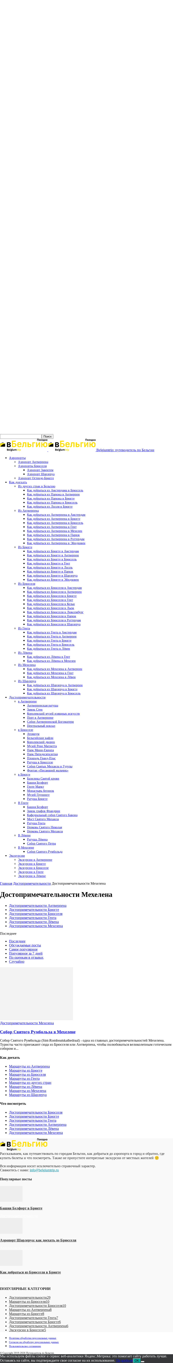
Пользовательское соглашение (25, 1346)
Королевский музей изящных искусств (53, 713)
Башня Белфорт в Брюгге (21, 1208)
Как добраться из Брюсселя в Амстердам (54, 587)
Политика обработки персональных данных (32, 1338)
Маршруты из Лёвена (25, 1087)
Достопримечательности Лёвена (34, 922)
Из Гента (24, 628)
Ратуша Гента (36, 823)
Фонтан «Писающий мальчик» (47, 770)
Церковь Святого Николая (44, 827)
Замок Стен (35, 709)
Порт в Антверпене (40, 717)
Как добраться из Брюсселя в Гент (50, 600)
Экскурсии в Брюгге (32, 864)
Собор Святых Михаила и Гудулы (49, 766)
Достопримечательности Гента (32, 918)
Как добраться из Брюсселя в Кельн (51, 604)
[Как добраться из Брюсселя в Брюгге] (11, 1264)
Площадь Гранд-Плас (41, 758)
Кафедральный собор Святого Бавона (52, 815)
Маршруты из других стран (30, 1082)
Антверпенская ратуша (42, 705)
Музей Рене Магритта (42, 746)
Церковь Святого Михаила (45, 831)
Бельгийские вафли (40, 738)
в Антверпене (27, 701)
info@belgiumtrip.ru (44, 1170)
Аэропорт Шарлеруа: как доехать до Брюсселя (38, 1240)
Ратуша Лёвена (37, 839)
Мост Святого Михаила (43, 819)
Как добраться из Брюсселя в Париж (51, 616)
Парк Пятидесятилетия (42, 754)
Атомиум (33, 734)
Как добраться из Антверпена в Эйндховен (56, 543)
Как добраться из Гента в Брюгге (49, 640)
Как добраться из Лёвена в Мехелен (51, 661)
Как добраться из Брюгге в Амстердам (53, 551)
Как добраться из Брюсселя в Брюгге (52, 596)
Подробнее (124, 1360)
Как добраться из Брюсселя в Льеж (50, 608)
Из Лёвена (25, 652)
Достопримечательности (27, 697)
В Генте (23, 803)
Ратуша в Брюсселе (40, 762)
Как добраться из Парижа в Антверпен (53, 494)
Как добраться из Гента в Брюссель (50, 644)
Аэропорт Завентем (40, 470)
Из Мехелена (27, 665)
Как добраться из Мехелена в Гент (50, 673)
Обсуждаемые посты (25, 945)
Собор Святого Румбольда (44, 851)
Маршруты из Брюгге (25, 1070)
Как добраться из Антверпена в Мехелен (54, 531)
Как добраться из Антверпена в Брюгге (53, 518)
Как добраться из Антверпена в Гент (52, 527)
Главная (6, 883)
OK (137, 1360)
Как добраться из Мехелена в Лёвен (51, 677)
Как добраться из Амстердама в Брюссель (55, 490)
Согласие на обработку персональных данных (34, 1342)
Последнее (17, 941)
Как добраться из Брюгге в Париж (50, 571)
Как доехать (18, 482)
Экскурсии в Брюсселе (33, 868)
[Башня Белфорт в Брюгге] (11, 1200)
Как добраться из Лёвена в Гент (48, 656)
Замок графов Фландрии (43, 811)
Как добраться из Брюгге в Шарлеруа (52, 575)
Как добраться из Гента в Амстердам (52, 632)
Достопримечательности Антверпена (37, 905)
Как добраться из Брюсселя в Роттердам (54, 620)
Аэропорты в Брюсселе (18, 1248)
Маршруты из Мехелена (27, 1091)
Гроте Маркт (35, 786)
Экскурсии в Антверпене (35, 859)
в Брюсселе (25, 730)
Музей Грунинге (38, 795)
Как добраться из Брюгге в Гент (48, 563)
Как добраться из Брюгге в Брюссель (52, 559)
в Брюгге (24, 774)
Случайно (16, 961)
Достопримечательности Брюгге (34, 910)
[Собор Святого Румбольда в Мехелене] (36, 1019)
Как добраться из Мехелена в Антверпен (54, 669)
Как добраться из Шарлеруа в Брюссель (53, 693)
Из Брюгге (25, 547)
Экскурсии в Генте (30, 872)
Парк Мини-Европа (40, 750)
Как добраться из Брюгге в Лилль (50, 567)
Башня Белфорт (37, 782)
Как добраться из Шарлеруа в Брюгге (52, 689)
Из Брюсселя (26, 583)
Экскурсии (17, 855)
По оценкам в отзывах (26, 957)
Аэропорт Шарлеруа (41, 474)
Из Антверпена (28, 510)
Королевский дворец (41, 742)
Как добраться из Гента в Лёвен (48, 648)
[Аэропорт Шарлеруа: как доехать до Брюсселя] (11, 1232)
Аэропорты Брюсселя (32, 466)
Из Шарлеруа (27, 681)
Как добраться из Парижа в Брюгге (51, 498)
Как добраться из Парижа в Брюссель (52, 502)
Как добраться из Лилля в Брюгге (50, 506)
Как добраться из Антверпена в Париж (53, 535)
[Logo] (24, 450)
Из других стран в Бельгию (36, 486)
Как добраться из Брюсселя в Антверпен (54, 592)
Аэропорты (17, 458)
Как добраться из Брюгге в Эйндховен (53, 579)
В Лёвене (24, 835)
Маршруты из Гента (24, 1078)
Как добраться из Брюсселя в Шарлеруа (53, 624)
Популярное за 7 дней (26, 953)
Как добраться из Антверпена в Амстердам (56, 514)
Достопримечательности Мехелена (36, 926)
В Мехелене (26, 847)
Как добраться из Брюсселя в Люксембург (55, 612)
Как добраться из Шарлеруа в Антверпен (55, 685)
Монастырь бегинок (40, 790)
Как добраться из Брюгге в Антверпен (53, 555)
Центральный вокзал (41, 726)
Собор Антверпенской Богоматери (50, 721)
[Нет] (142, 1361)
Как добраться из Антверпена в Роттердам (55, 539)
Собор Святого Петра (41, 843)
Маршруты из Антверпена (29, 1066)
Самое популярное (23, 949)
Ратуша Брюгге (37, 799)
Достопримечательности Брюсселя (35, 914)
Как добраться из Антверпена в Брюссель (55, 523)
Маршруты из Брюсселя (27, 1074)
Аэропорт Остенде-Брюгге (36, 478)
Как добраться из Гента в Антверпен (52, 636)
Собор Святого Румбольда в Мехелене (37, 1031)
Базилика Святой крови (43, 778)
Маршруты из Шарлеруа (28, 1095)
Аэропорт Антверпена (33, 462)
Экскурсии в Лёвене (32, 876)
